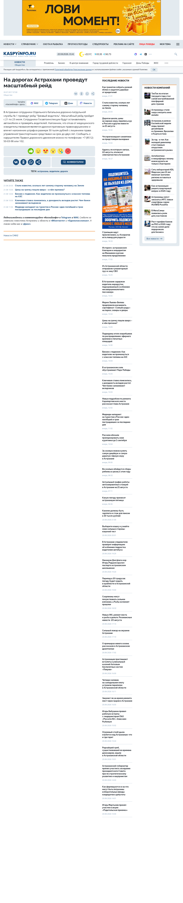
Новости (9, 44)
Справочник (28, 44)
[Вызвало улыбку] (38, 151)
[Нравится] (31, 151)
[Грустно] (60, 151)
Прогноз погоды (77, 44)
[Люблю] (46, 151)
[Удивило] (53, 151)
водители (54, 171)
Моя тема (165, 44)
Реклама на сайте (124, 44)
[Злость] (68, 151)
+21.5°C (88, 54)
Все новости (153, 239)
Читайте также (13, 180)
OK (154, 70)
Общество (20, 65)
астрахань (42, 171)
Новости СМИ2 (11, 235)
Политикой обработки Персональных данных (73, 70)
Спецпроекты (101, 44)
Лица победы (147, 44)
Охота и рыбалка (53, 44)
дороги (64, 171)
